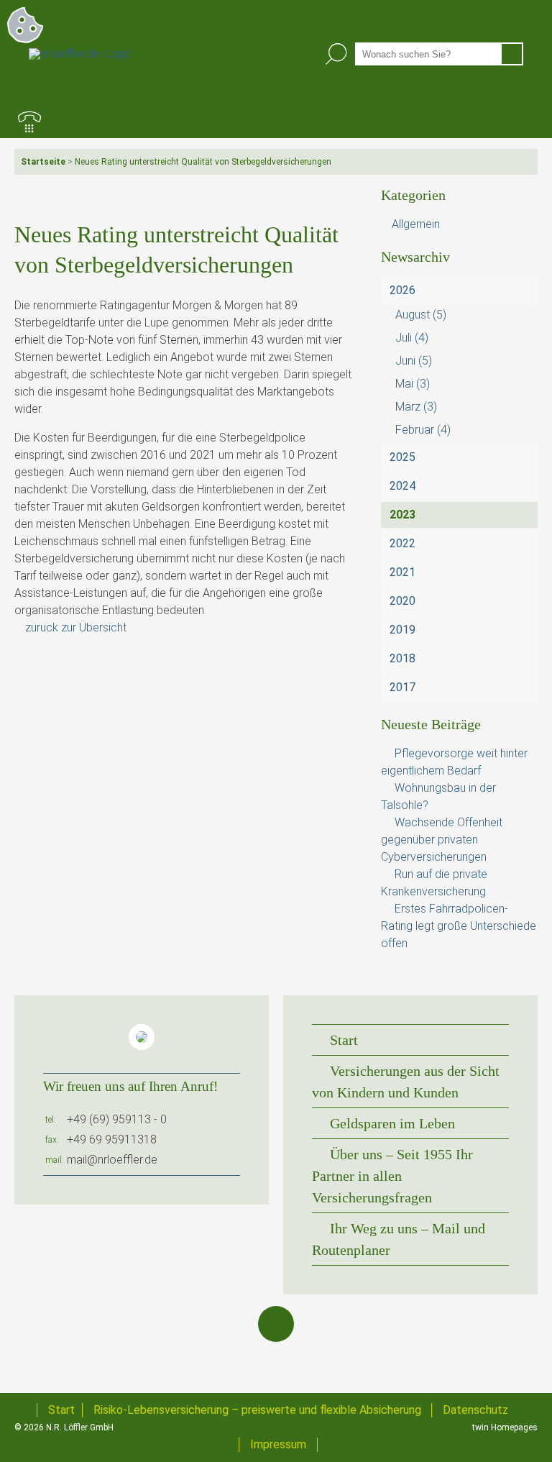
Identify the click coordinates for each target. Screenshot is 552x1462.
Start (344, 1040)
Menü (522, 123)
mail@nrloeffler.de (112, 1159)
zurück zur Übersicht (75, 627)
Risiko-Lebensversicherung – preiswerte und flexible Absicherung (257, 1410)
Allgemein (416, 224)
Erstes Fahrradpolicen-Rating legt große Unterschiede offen (458, 926)
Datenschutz (475, 1410)
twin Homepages (505, 1427)
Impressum (278, 1444)
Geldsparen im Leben (392, 1123)
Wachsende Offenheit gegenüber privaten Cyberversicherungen (441, 839)
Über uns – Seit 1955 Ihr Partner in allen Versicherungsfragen (392, 1175)
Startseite (43, 162)
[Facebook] (276, 1324)
